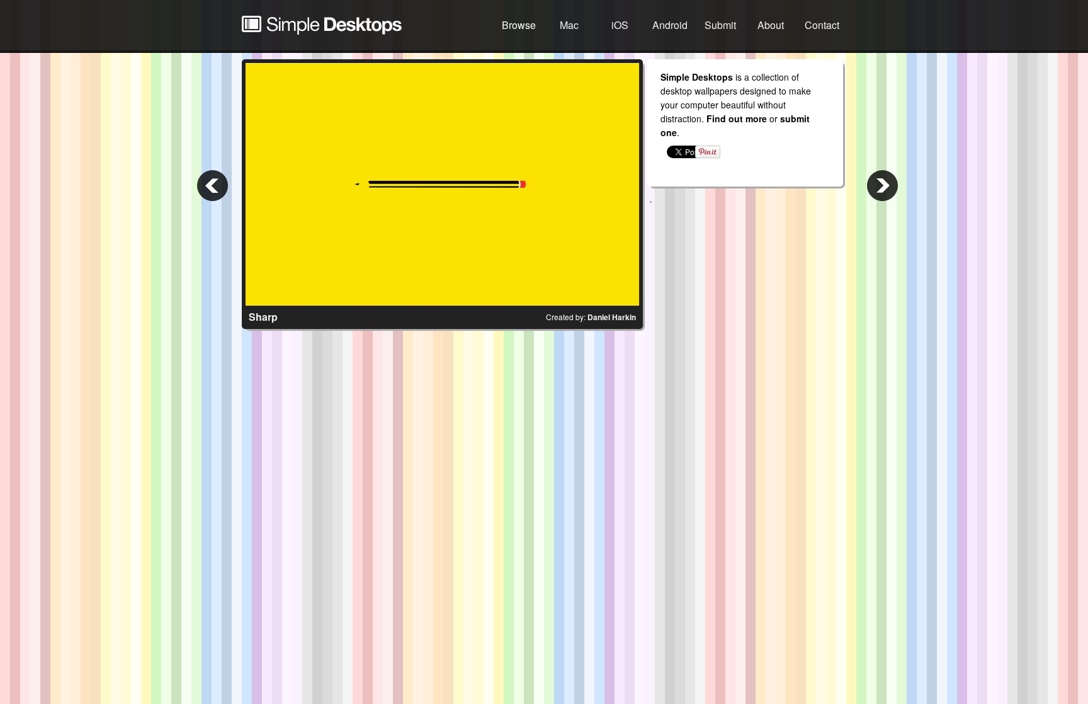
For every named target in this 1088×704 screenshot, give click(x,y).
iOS (619, 25)
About (770, 25)
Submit (720, 25)
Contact (822, 25)
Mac (569, 25)
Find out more (736, 118)
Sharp (263, 316)
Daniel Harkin (611, 317)
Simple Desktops (322, 25)
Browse (519, 25)
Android (670, 25)
